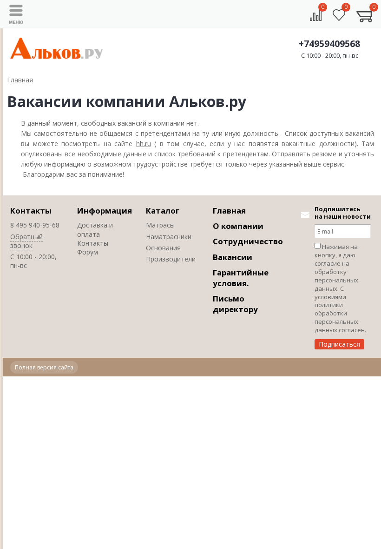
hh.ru (143, 143)
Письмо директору (235, 304)
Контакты (31, 210)
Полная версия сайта (44, 367)
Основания (163, 247)
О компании (238, 226)
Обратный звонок (26, 241)
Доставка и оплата (95, 229)
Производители (171, 258)
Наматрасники (168, 236)
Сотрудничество (248, 241)
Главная (229, 210)
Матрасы (160, 225)
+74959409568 (329, 44)
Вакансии (232, 257)
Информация (104, 210)
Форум (87, 252)
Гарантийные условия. (241, 277)
